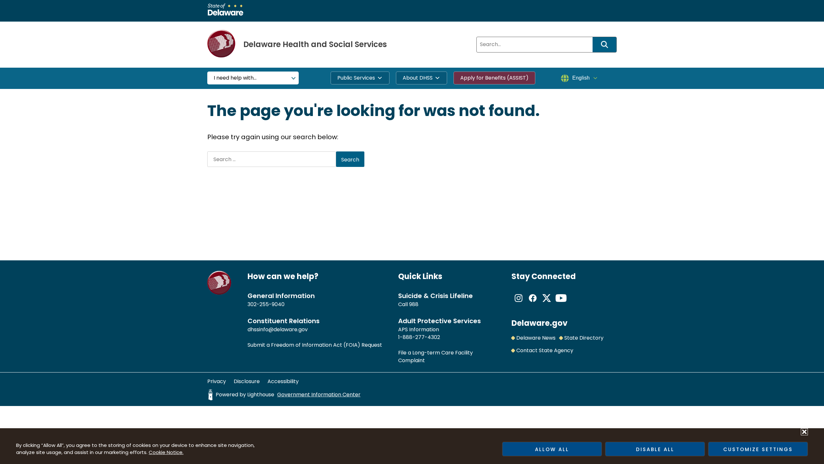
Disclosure (247, 381)
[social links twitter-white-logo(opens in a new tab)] (547, 303)
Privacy (216, 381)
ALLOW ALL (552, 449)
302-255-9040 (266, 304)
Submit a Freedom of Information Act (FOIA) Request (315, 345)
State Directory (584, 338)
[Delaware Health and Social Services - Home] (219, 293)
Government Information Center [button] (318, 394)
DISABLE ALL (655, 449)
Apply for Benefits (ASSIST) (494, 78)
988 (413, 304)
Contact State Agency (544, 350)
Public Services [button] (356, 78)
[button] (804, 431)
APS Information (418, 329)
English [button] (581, 78)
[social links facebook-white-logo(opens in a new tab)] (533, 303)
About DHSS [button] (418, 78)
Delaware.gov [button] (539, 323)
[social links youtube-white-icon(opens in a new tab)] (561, 303)
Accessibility (283, 381)
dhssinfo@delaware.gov (278, 329)
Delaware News (536, 338)
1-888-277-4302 (419, 337)
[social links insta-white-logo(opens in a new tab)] (518, 303)
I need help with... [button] (235, 78)
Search (606, 44)
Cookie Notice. (166, 452)
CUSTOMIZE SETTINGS (758, 449)
